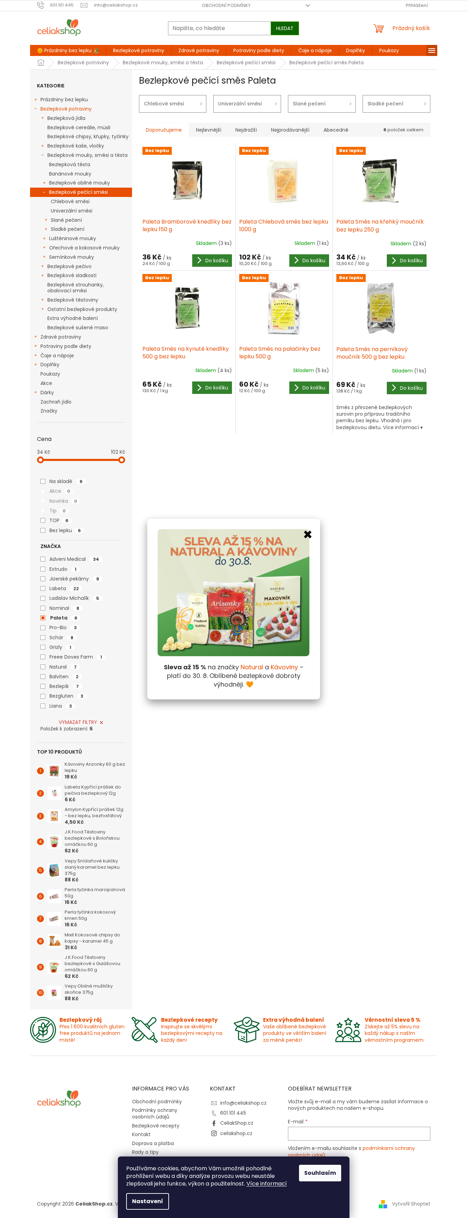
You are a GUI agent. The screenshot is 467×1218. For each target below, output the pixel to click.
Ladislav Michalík (74, 598)
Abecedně (336, 129)
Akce (46, 383)
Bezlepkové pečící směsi (78, 192)
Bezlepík (64, 686)
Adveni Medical (74, 559)
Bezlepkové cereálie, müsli (78, 127)
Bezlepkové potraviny (66, 108)
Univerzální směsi (71, 210)
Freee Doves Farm (75, 656)
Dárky (47, 392)
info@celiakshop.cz (243, 1102)
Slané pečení (66, 220)
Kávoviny (284, 667)
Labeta (64, 588)
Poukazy (50, 373)
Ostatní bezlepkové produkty (82, 309)
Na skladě (66, 481)
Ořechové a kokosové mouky (84, 247)
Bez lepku (65, 530)
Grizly (60, 647)
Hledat (284, 28)
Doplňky (49, 364)
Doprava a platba (153, 1143)
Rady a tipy (145, 1152)
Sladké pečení (67, 229)
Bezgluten (66, 695)
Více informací (266, 1184)
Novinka (63, 501)
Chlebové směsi (70, 201)
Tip (57, 510)
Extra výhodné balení (72, 318)
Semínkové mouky (71, 257)
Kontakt (141, 1134)
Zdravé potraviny (60, 336)
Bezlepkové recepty (155, 1125)
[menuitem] (68, 50)
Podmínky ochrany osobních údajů (154, 1113)
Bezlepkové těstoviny (72, 299)
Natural (63, 666)
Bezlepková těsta (69, 164)
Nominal (64, 608)
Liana (60, 705)
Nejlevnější (208, 129)
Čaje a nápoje (57, 355)
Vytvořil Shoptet (411, 1203)
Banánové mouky (70, 173)
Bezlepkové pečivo (69, 266)
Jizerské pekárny (74, 578)
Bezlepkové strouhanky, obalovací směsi (75, 287)
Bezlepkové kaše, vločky (75, 145)
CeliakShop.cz (236, 1123)
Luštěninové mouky (72, 238)
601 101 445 (233, 1113)
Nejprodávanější (290, 129)
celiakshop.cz (236, 1133)
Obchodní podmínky (226, 5)
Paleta (63, 617)
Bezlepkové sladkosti (71, 275)
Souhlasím (320, 1173)
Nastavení (147, 1201)
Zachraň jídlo (56, 401)
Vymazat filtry (78, 722)
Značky (48, 410)
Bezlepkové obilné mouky (79, 182)
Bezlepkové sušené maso (77, 327)
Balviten (63, 676)
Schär (61, 637)
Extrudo (62, 569)
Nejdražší (246, 129)
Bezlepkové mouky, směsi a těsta (87, 155)
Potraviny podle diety (65, 346)
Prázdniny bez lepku (64, 99)
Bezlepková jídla (66, 118)
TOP (58, 520)
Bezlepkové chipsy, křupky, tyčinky (88, 136)
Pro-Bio (63, 627)
